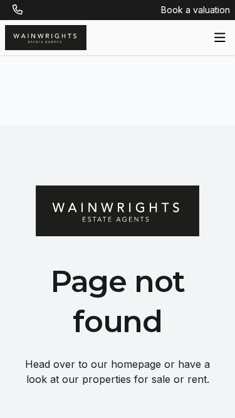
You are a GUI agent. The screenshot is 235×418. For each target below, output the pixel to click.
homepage (136, 364)
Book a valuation (195, 9)
